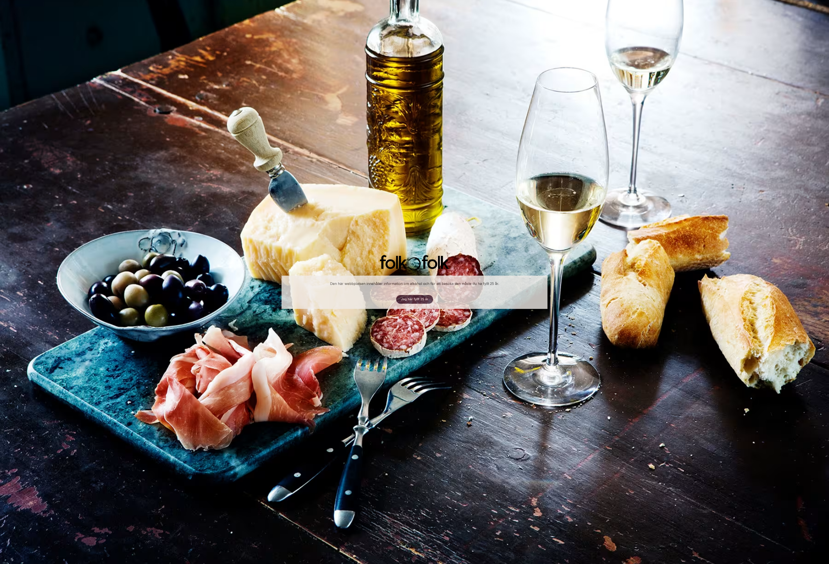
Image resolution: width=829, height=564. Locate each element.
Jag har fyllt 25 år (414, 299)
